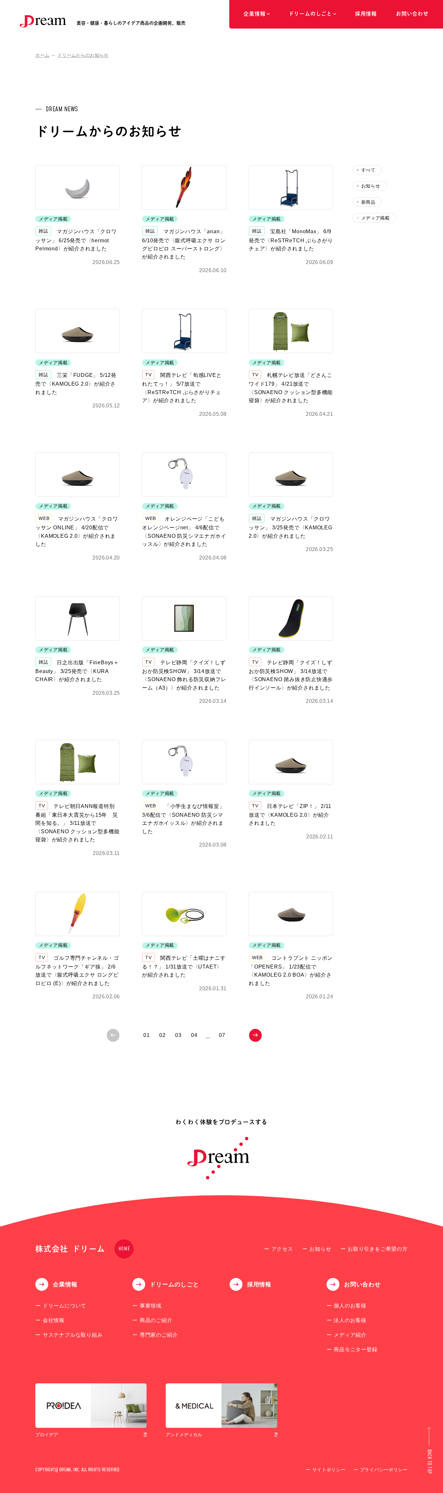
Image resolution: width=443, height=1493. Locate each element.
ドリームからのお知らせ (83, 55)
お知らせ (370, 186)
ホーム (42, 55)
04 (194, 1035)
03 (178, 1035)
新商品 (368, 202)
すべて (368, 170)
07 (222, 1035)
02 (162, 1035)
